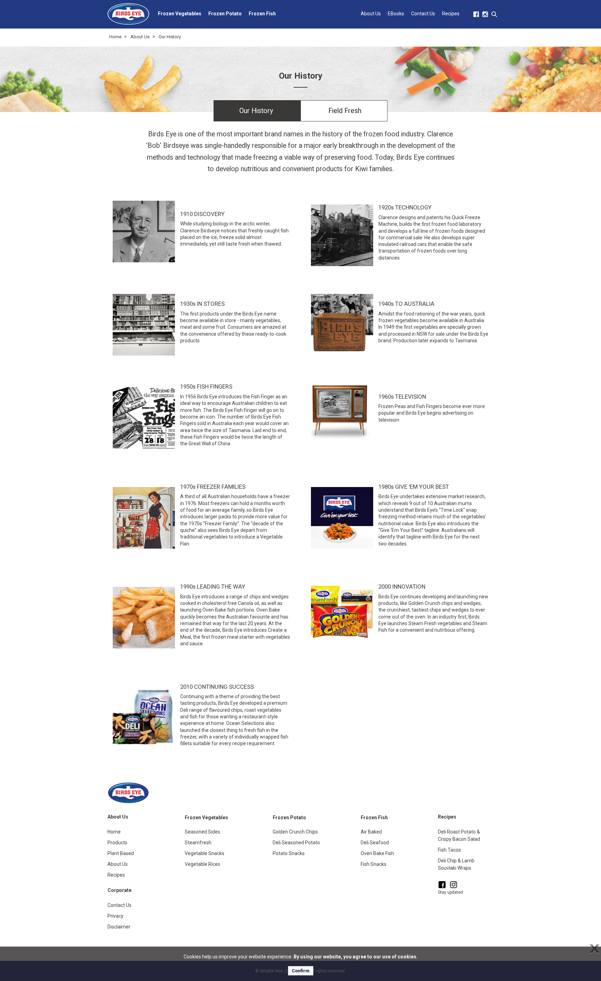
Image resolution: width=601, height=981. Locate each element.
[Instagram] (453, 884)
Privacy (115, 916)
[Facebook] (442, 884)
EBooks (396, 13)
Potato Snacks (289, 853)
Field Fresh (344, 111)
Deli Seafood (375, 842)
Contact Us (423, 13)
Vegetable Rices (202, 864)
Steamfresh (198, 842)
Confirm (301, 970)
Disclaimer (118, 927)
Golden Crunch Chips (295, 832)
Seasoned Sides (202, 832)
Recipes (450, 13)
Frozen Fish (262, 13)
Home (115, 36)
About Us (371, 13)
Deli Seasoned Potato (296, 842)
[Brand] (128, 14)
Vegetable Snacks (204, 853)
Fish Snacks (373, 864)
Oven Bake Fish (377, 853)
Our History (170, 36)
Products (117, 842)
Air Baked (371, 832)
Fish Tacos (449, 850)
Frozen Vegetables (179, 13)
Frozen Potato (225, 13)
